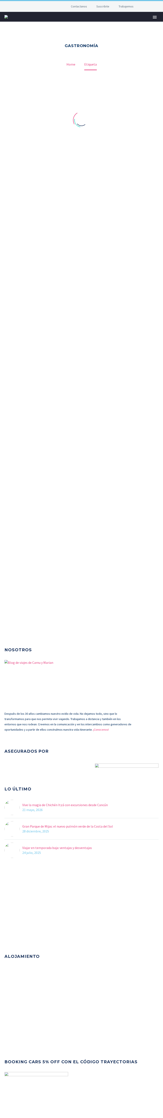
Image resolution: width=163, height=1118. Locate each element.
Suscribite (102, 6)
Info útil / (78, 23)
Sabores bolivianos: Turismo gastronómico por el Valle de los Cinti (77, 475)
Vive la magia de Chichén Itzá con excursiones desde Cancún (65, 805)
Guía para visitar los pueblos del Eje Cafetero (53, 183)
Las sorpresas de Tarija (30, 630)
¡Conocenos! (101, 729)
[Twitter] (38, 6)
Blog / (128, 23)
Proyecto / (105, 23)
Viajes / (55, 23)
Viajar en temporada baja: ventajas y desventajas (57, 848)
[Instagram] (44, 6)
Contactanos (79, 6)
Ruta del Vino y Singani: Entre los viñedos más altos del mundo (74, 559)
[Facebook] (32, 6)
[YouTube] (51, 6)
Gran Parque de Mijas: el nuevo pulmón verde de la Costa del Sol (67, 826)
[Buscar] (142, 23)
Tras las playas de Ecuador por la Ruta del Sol (54, 274)
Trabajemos (126, 6)
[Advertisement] (81, 907)
